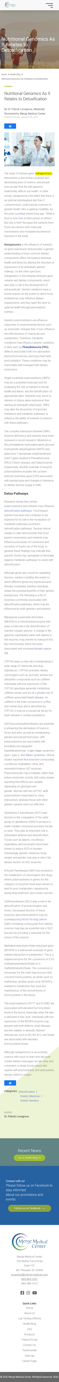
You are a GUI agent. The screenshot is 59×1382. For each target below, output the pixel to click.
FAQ (29, 1329)
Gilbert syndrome (35, 755)
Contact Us (29, 1345)
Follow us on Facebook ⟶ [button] (29, 1208)
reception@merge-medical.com (29, 1274)
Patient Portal (29, 1339)
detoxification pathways (18, 510)
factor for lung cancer (34, 919)
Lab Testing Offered (29, 1318)
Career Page (29, 1361)
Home (4, 74)
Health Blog (15, 74)
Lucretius (20, 213)
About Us (29, 1313)
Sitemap (29, 1355)
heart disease (36, 697)
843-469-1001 (29, 1279)
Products (29, 1334)
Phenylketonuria (32, 347)
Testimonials (29, 1350)
